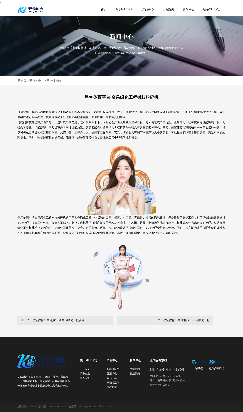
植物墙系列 (113, 382)
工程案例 (168, 9)
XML (109, 406)
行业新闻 (55, 80)
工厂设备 (85, 369)
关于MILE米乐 (124, 9)
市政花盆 (112, 387)
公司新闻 (135, 369)
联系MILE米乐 (212, 9)
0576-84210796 (168, 369)
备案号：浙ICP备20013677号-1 (86, 406)
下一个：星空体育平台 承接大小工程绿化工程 (181, 320)
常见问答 (85, 378)
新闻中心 (188, 9)
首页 (104, 9)
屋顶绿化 (112, 373)
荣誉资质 (85, 373)
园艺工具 (112, 378)
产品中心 (148, 9)
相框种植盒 (113, 369)
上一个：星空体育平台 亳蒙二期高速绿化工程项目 (52, 320)
